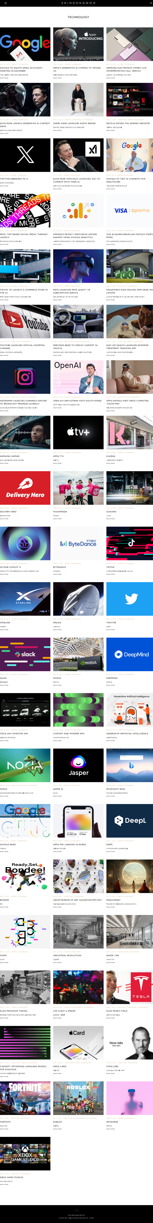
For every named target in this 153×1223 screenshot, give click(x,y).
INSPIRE (14, 64)
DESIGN (126, 397)
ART (71, 896)
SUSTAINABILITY (88, 119)
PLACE (126, 952)
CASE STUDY (122, 119)
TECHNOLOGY (23, 64)
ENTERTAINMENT (76, 1007)
